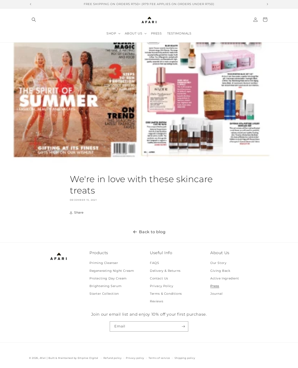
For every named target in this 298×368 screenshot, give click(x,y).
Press (214, 286)
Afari (43, 357)
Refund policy (112, 357)
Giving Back (220, 271)
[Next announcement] (267, 4)
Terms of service (159, 357)
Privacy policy (135, 357)
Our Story (218, 263)
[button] (34, 19)
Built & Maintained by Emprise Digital (73, 357)
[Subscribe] (183, 326)
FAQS (154, 263)
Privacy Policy (161, 286)
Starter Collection (104, 294)
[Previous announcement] (30, 4)
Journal (216, 294)
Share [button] (79, 212)
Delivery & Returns (165, 271)
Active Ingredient (224, 278)
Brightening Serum (105, 286)
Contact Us (159, 278)
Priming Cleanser (103, 263)
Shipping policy (185, 357)
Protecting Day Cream (108, 278)
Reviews (156, 301)
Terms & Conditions (166, 294)
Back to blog (152, 231)
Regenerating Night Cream (111, 271)
